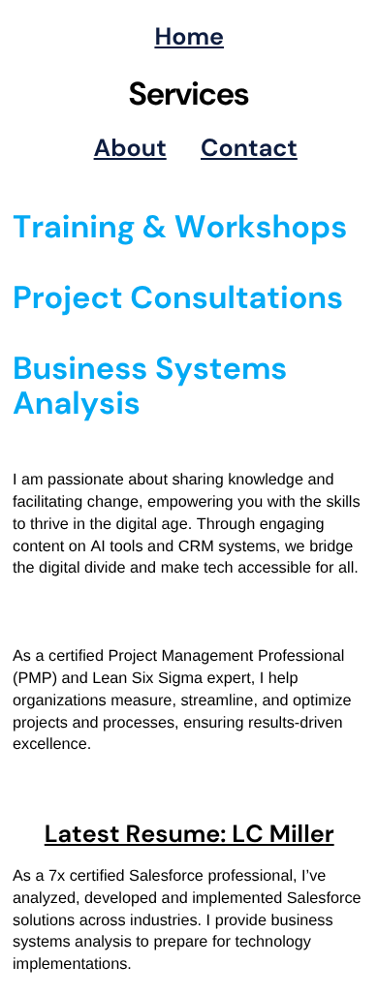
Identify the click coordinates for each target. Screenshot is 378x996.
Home (189, 36)
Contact (249, 148)
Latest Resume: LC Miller (189, 834)
